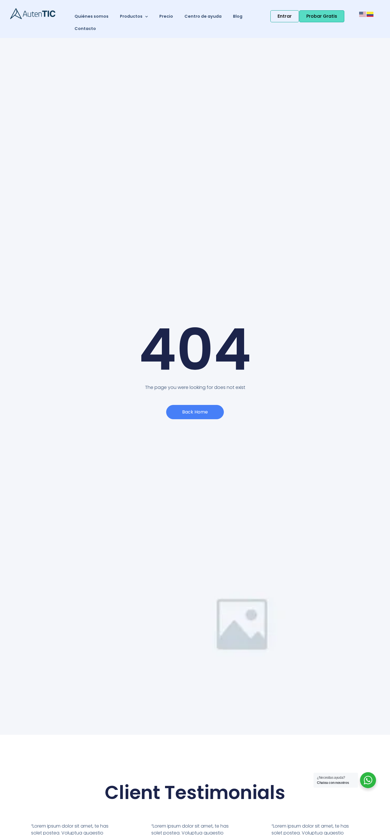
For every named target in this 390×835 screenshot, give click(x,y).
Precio (166, 16)
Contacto (85, 28)
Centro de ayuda (203, 16)
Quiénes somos (91, 16)
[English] (363, 14)
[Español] (370, 14)
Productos (131, 16)
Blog (237, 16)
